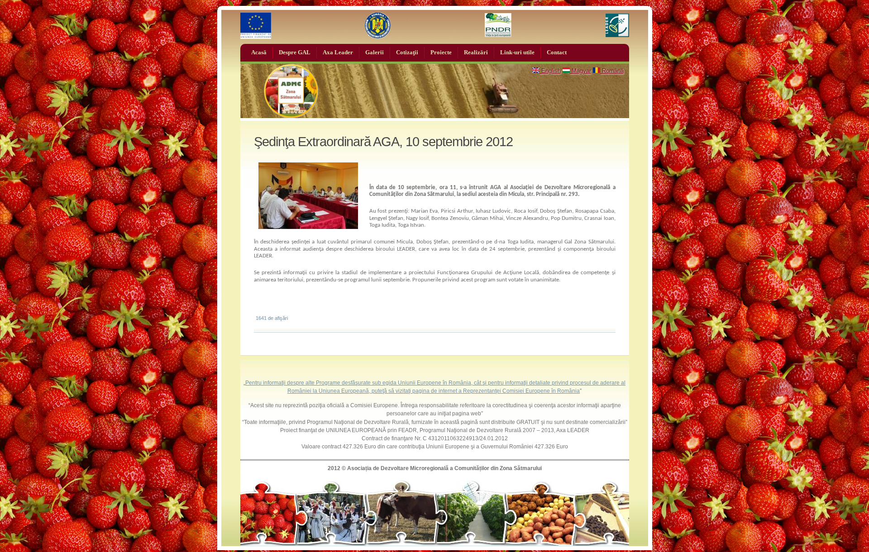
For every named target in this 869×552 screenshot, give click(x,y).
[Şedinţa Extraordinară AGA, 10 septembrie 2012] (308, 227)
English (550, 70)
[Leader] (617, 26)
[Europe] (255, 26)
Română (612, 70)
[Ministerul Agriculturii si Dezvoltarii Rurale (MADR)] (378, 26)
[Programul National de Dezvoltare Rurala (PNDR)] (498, 26)
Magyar (580, 70)
